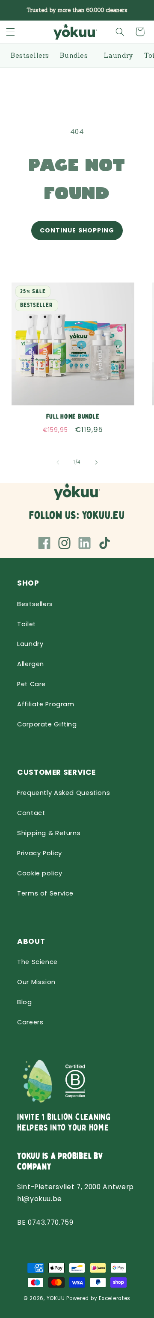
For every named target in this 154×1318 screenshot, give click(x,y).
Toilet (26, 624)
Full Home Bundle (72, 417)
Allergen (30, 664)
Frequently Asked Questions (63, 792)
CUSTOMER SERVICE (56, 772)
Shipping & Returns (48, 833)
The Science (37, 962)
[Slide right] (96, 462)
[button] (11, 32)
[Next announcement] (137, 10)
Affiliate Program (45, 704)
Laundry (30, 644)
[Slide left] (57, 462)
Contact (31, 813)
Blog (24, 1002)
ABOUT (31, 941)
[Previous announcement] (16, 10)
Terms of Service (45, 893)
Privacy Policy (39, 853)
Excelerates (114, 1298)
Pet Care (31, 684)
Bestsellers (35, 604)
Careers (30, 1022)
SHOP (28, 583)
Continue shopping (77, 230)
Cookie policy (39, 873)
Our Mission (36, 982)
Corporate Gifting (47, 724)
